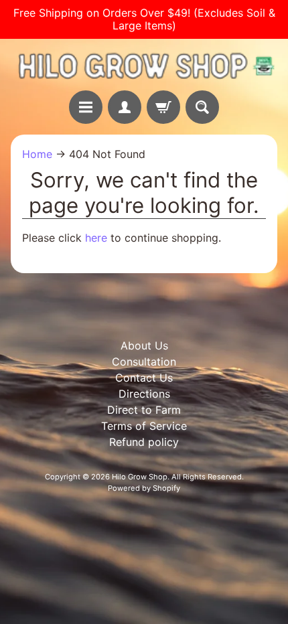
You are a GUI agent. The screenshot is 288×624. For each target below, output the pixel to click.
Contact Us (144, 377)
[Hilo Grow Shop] (144, 65)
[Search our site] (202, 107)
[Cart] (163, 107)
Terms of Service (144, 426)
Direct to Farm (144, 409)
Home (37, 154)
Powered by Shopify (144, 488)
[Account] (124, 107)
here (96, 237)
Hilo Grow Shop (139, 476)
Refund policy (144, 442)
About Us (144, 345)
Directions (144, 393)
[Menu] (85, 107)
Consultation (144, 361)
